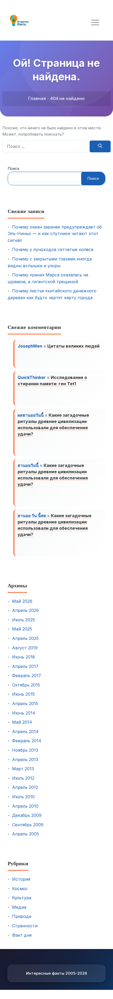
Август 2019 (25, 647)
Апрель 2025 (25, 638)
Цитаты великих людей (73, 346)
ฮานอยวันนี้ (28, 465)
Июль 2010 (23, 796)
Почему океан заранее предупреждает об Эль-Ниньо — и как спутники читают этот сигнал (55, 233)
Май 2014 (22, 722)
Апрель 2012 (25, 787)
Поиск (13, 168)
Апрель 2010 (25, 806)
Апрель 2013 (25, 759)
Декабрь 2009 (27, 815)
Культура (21, 897)
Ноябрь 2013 (25, 750)
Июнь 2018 (23, 657)
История (21, 879)
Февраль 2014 (26, 740)
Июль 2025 (23, 619)
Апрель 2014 (25, 731)
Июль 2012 (23, 778)
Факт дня (22, 935)
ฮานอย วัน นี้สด (32, 515)
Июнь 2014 (23, 713)
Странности (25, 925)
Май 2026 (22, 601)
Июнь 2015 (23, 694)
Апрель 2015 (25, 703)
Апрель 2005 (25, 833)
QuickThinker (32, 377)
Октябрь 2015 (26, 685)
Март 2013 (23, 768)
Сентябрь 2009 (27, 824)
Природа (21, 916)
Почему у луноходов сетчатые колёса (52, 249)
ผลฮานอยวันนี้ (31, 415)
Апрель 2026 (25, 610)
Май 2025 (22, 629)
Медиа (19, 907)
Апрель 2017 (25, 666)
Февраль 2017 (26, 675)
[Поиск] (100, 146)
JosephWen (30, 346)
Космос (20, 888)
